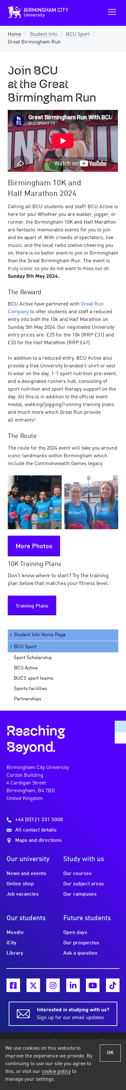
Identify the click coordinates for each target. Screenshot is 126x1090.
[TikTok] (113, 985)
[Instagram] (53, 985)
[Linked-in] (73, 985)
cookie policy (56, 1071)
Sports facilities (30, 688)
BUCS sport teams (33, 678)
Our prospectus (81, 943)
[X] (33, 985)
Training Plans (32, 606)
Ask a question (80, 953)
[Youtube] (93, 985)
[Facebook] (13, 985)
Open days (75, 932)
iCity (11, 943)
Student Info (43, 34)
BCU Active (26, 668)
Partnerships (27, 699)
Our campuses (80, 894)
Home (14, 34)
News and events (26, 873)
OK (110, 1053)
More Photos (34, 546)
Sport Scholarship (33, 657)
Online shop (20, 884)
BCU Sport (78, 34)
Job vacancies (22, 894)
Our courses (77, 873)
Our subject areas (83, 884)
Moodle (15, 932)
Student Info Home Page (40, 634)
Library (14, 953)
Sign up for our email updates (73, 1013)
